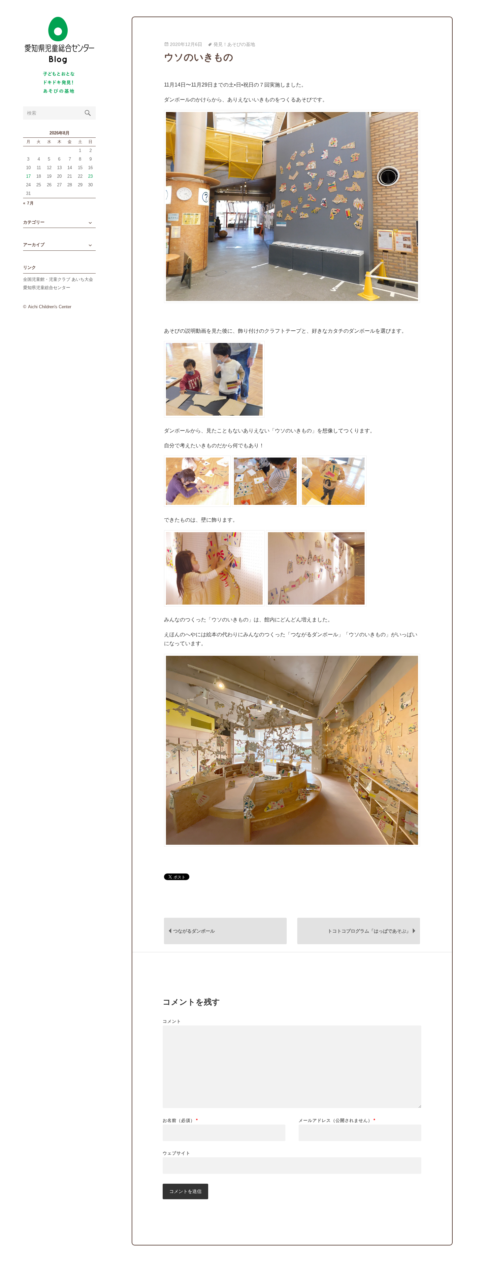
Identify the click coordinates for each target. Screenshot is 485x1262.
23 (90, 176)
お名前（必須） (180, 1120)
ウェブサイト (176, 1153)
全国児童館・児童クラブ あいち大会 (58, 279)
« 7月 (28, 203)
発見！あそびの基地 (234, 44)
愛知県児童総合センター (46, 287)
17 (28, 176)
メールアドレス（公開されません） (337, 1120)
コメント (172, 1021)
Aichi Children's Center (49, 306)
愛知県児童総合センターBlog (59, 40)
